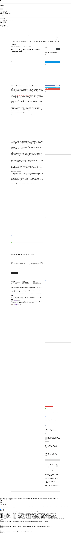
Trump (48, 485)
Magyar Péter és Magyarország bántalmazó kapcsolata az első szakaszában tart (25, 283)
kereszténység (49, 478)
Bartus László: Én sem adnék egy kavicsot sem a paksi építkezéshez (19, 44)
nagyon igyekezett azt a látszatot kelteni (23, 95)
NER (46, 481)
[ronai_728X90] (27, 82)
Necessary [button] (1, 508)
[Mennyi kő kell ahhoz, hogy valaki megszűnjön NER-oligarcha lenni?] (52, 451)
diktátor (16, 254)
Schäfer (24, 254)
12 (50, 464)
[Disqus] (27, 295)
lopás (55, 478)
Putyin (58, 482)
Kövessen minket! (57, 85)
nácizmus (49, 481)
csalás (46, 474)
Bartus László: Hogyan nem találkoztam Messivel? (35, 43)
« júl (52, 470)
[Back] (0, 1)
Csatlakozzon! (57, 87)
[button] (29, 35)
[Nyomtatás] (23, 59)
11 (48, 464)
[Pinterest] (15, 59)
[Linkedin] (19, 59)
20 (52, 466)
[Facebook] (56, 33)
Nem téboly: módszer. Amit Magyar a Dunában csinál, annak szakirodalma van (52, 438)
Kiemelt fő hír (15, 46)
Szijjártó (46, 485)
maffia (57, 478)
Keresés (46, 47)
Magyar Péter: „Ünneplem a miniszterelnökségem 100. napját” (51, 430)
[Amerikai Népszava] (14, 270)
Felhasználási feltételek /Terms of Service (6, 11)
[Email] (21, 59)
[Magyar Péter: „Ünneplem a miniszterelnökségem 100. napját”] (38, 278)
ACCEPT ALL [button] (11, 499)
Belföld (34, 281)
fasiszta (19, 254)
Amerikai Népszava (21, 268)
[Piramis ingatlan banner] (27, 237)
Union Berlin (32, 254)
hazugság (58, 475)
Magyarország (15, 47)
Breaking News (12, 281)
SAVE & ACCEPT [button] (2, 532)
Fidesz (55, 475)
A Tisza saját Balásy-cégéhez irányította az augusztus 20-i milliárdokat (52, 412)
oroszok (50, 482)
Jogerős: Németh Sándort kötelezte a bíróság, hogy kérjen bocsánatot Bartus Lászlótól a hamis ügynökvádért (18, 264)
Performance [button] (2, 522)
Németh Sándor (53, 481)
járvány (46, 478)
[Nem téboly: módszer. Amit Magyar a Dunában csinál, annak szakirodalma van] (52, 434)
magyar (46, 479)
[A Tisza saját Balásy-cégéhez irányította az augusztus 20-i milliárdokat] (16, 278)
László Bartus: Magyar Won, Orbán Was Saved (50, 43)
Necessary (2, 509)
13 (52, 464)
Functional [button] (1, 519)
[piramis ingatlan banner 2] (27, 127)
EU (45, 475)
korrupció (52, 478)
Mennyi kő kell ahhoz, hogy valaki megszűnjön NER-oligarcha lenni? (51, 454)
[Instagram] (56, 34)
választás (55, 485)
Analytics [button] (1, 524)
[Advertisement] (27, 190)
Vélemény (58, 485)
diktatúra (53, 474)
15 (56, 464)
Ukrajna (52, 485)
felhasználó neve (2, 5)
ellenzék (57, 474)
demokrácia (48, 474)
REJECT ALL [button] (7, 499)
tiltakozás (29, 254)
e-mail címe (2, 15)
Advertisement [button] (2, 527)
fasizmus (51, 475)
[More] (25, 59)
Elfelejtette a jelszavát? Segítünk (5, 9)
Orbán (21, 254)
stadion (26, 254)
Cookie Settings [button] (2, 499)
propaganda (54, 482)
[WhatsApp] (17, 59)
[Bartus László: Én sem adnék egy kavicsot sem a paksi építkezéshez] (52, 442)
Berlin (14, 254)
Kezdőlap (12, 46)
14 (54, 464)
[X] (56, 35)
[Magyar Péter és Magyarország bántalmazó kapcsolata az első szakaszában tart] (27, 278)
